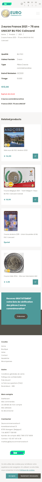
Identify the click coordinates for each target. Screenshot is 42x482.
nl (24, 2)
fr (28, 2)
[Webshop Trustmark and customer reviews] (9, 4)
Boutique (4, 349)
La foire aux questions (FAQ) (12, 383)
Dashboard (5, 399)
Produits (12, 34)
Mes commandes (8, 402)
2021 (20, 34)
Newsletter (5, 358)
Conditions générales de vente (12, 374)
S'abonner (21, 316)
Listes (3, 352)
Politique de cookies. (27, 470)
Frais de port (6, 380)
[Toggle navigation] (38, 13)
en (40, 4)
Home (3, 34)
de (36, 2)
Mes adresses (6, 408)
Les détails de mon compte (11, 405)
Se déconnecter (7, 411)
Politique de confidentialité (11, 377)
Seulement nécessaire (29, 476)
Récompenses (6, 361)
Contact (4, 355)
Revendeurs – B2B (8, 386)
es (32, 2)
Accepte (12, 476)
